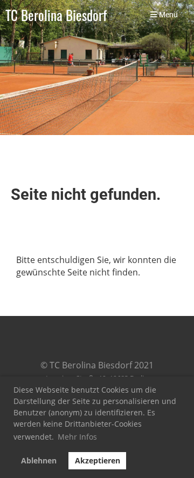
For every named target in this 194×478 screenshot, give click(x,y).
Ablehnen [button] (39, 460)
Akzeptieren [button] (97, 460)
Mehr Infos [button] (77, 437)
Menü (167, 14)
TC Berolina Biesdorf (56, 14)
